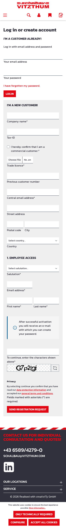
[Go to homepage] (33, 5)
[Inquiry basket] (61, 15)
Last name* (41, 306)
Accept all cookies (44, 522)
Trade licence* (15, 165)
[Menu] (5, 15)
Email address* (16, 290)
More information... (37, 507)
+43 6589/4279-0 (22, 450)
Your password (12, 78)
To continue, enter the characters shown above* (31, 359)
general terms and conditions (37, 393)
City (27, 230)
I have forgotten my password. (22, 86)
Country (12, 246)
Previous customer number (23, 182)
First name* (14, 306)
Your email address (15, 62)
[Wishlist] (50, 15)
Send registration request (27, 409)
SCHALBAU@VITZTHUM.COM (24, 455)
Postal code (14, 230)
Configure (18, 522)
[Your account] (39, 15)
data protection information (31, 390)
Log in (10, 94)
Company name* (17, 121)
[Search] (29, 15)
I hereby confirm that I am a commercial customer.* (28, 149)
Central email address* (21, 198)
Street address (16, 214)
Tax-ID (11, 137)
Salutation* (14, 274)
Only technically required (34, 514)
